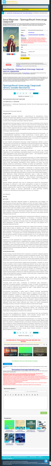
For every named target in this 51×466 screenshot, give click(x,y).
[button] (5, 395)
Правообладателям (7, 456)
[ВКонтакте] (7, 54)
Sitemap (40, 456)
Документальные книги (33, 34)
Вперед (36, 93)
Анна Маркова (31, 32)
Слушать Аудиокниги (7, 458)
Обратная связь (33, 456)
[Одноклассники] (11, 54)
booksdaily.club (11, 2)
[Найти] (47, 7)
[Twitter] (14, 54)
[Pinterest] (12, 54)
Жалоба (8, 64)
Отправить (44, 412)
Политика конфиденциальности (20, 456)
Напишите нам (19, 65)
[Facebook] (9, 54)
